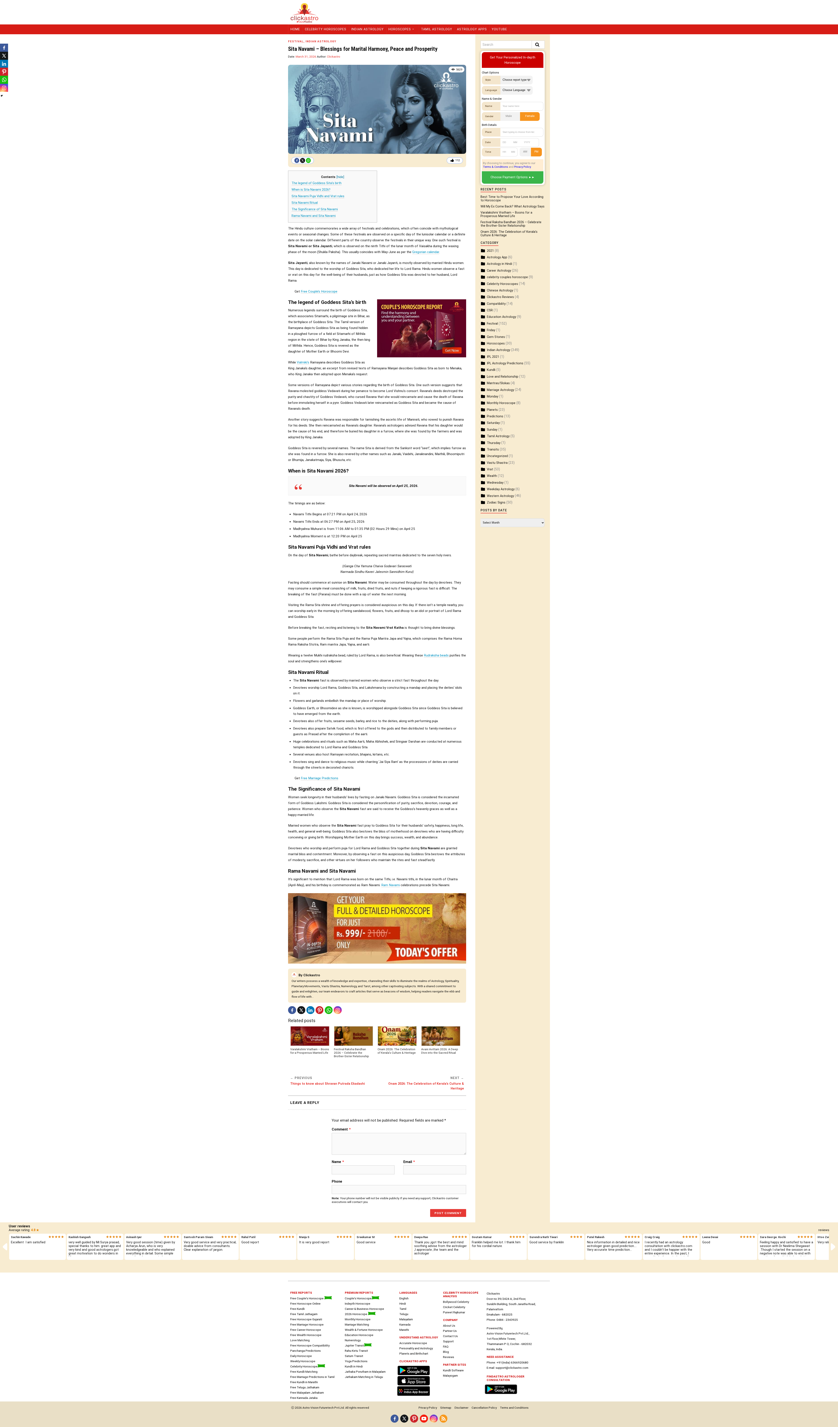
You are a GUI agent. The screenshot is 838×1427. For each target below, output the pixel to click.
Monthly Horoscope (501, 403)
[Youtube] (424, 1419)
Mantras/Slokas (498, 383)
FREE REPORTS (301, 1292)
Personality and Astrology (416, 1348)
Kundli (491, 370)
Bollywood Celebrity (456, 1302)
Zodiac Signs (496, 502)
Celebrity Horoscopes (325, 29)
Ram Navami (390, 885)
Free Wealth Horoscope (305, 1335)
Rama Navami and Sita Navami (314, 216)
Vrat (490, 469)
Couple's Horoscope (358, 1298)
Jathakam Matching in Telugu (364, 1377)
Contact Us (450, 1336)
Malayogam (450, 1375)
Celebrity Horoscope (304, 1366)
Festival (296, 41)
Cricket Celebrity (454, 1307)
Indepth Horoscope (357, 1303)
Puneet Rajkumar (454, 1312)
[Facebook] (296, 160)
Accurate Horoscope (413, 1343)
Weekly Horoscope (302, 1361)
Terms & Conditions (495, 166)
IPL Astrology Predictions (505, 363)
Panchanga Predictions (305, 1350)
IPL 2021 (493, 357)
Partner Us (450, 1331)
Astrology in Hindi (499, 264)
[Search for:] (513, 45)
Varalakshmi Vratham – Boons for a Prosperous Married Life (309, 1050)
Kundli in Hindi (354, 1366)
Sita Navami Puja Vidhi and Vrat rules (318, 196)
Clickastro (333, 56)
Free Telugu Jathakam (304, 1387)
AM (525, 151)
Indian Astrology (367, 29)
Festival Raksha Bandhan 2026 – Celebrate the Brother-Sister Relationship (351, 1052)
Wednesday (495, 483)
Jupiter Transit (354, 1345)
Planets (492, 410)
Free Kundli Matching (304, 1371)
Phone (337, 1181)
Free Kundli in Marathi (304, 1382)
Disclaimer (461, 1407)
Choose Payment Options (509, 177)
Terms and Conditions (514, 1407)
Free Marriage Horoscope (307, 1324)
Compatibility (496, 304)
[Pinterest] (320, 1010)
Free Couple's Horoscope (307, 1298)
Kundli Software (453, 1370)
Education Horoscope (359, 1335)
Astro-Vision (310, 1407)
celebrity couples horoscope (507, 277)
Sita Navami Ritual (305, 203)
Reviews (448, 1357)
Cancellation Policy (484, 1407)
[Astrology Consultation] (502, 1394)
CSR (490, 310)
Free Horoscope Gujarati (306, 1319)
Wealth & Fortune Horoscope (364, 1329)
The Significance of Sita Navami (315, 209)
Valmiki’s (303, 362)
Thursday (493, 443)
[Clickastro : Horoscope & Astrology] (414, 1396)
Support (448, 1341)
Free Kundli (297, 1309)
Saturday (493, 423)
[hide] (340, 177)
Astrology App (497, 257)
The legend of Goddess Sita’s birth (317, 183)
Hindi (402, 1303)
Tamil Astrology (436, 29)
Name (338, 1162)
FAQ (445, 1346)
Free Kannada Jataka (304, 1398)
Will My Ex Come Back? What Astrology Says (512, 206)
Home (295, 29)
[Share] (1, 96)
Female (529, 116)
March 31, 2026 (306, 56)
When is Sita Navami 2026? (311, 190)
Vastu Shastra (497, 463)
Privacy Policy (522, 166)
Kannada (404, 1324)
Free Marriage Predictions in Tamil (312, 1377)
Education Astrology (501, 317)
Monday (492, 396)
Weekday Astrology (501, 489)
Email (409, 1162)
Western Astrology (500, 496)
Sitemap (445, 1407)
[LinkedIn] (310, 1010)
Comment (341, 1129)
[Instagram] (338, 1010)
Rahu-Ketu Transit (356, 1350)
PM (536, 151)
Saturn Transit (354, 1356)
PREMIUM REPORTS (359, 1292)
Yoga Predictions (356, 1361)
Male (509, 116)
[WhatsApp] (308, 160)
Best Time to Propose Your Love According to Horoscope (512, 198)
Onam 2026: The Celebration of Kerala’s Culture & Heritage (397, 1050)
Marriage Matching (357, 1324)
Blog (446, 1351)
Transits (493, 449)
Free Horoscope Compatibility (310, 1345)
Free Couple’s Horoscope (319, 291)
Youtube (499, 29)
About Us (449, 1325)
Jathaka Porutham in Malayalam (365, 1371)
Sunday (492, 430)
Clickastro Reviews (500, 297)
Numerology (353, 1340)
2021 (490, 251)
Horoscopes (399, 29)
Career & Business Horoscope (364, 1309)
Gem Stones (496, 337)
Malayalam (406, 1319)
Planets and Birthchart (413, 1353)
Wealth (492, 476)
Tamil (402, 1309)
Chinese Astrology (500, 290)
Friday (491, 330)
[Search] (538, 45)
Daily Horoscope (301, 1356)
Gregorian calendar (425, 252)
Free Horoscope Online (305, 1303)
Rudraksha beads (436, 655)
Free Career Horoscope (305, 1329)
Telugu (403, 1314)
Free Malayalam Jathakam (307, 1392)
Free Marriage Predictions (319, 778)
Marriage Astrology (500, 390)
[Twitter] (302, 160)
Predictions (495, 416)
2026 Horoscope (356, 1314)
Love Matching (300, 1340)
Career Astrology (499, 270)
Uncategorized (497, 456)
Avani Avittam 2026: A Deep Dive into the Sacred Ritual (439, 1050)
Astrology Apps (472, 29)
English (404, 1298)
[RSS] (444, 1419)
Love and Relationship (502, 377)
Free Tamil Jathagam (304, 1314)
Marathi (404, 1329)
